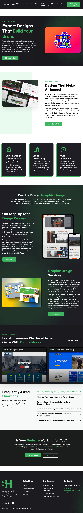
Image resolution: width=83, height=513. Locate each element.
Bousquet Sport (16, 350)
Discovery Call (73, 4)
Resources (26, 491)
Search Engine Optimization (48, 489)
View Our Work (53, 124)
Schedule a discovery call (49, 447)
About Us (50, 4)
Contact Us (59, 4)
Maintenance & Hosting (51, 496)
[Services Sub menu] (31, 3)
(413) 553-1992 (68, 488)
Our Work (43, 4)
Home (18, 3)
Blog (36, 3)
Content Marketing (49, 493)
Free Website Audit (29, 488)
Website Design (48, 485)
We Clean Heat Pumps (65, 350)
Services (27, 3)
